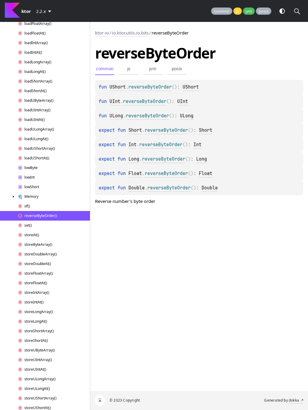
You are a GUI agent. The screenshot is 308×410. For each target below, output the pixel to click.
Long (133, 159)
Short (135, 130)
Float (135, 173)
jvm (249, 11)
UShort (117, 87)
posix (264, 11)
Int (132, 145)
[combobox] (45, 11)
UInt (114, 101)
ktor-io (102, 33)
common (221, 11)
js (237, 11)
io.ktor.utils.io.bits (130, 33)
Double (136, 188)
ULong (116, 116)
